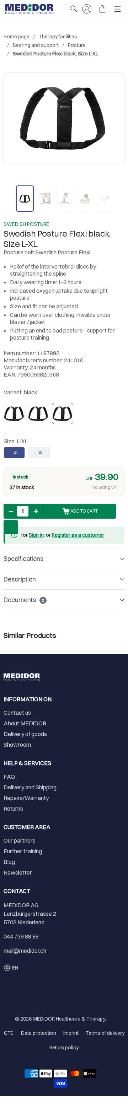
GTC (9, 1033)
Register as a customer (78, 535)
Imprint (71, 1033)
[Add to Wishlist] (11, 527)
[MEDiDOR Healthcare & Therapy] (34, 9)
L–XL (14, 452)
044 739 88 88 (21, 936)
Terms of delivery (105, 1033)
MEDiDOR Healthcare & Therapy (69, 1019)
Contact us (17, 712)
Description (20, 579)
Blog (9, 861)
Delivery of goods (25, 733)
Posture (77, 45)
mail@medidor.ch (25, 950)
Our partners (20, 840)
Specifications (23, 559)
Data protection (38, 1033)
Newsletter (18, 872)
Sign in (36, 535)
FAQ (9, 776)
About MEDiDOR (25, 723)
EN (15, 967)
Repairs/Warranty (26, 797)
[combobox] (11, 968)
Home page (17, 36)
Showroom (17, 744)
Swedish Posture (26, 224)
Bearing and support (36, 45)
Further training (23, 851)
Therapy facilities (58, 36)
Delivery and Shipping (30, 787)
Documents (24, 600)
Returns (13, 808)
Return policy (64, 1047)
